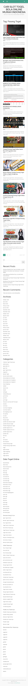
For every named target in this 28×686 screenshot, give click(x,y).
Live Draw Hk (6, 476)
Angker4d (5, 372)
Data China (5, 464)
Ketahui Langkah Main (8, 599)
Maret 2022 (5, 349)
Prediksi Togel (6, 621)
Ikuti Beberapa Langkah (8, 567)
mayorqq (5, 644)
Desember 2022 (6, 331)
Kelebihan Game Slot (7, 562)
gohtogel (5, 656)
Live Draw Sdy (6, 478)
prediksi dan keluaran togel (9, 421)
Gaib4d (4, 386)
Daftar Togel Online (7, 569)
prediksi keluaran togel (8, 423)
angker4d (5, 632)
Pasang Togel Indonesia (8, 592)
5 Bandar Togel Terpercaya (9, 58)
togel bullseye (6, 449)
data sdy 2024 (6, 506)
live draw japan (6, 512)
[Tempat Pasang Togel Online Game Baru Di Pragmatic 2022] (14, 142)
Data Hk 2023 (6, 468)
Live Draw (5, 405)
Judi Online (6, 170)
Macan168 (5, 417)
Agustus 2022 (6, 339)
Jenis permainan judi (7, 560)
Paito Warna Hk (6, 486)
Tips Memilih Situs (7, 574)
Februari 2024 (6, 305)
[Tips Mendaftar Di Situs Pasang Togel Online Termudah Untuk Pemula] (14, 234)
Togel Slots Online (7, 532)
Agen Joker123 (6, 366)
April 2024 (5, 301)
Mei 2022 (5, 345)
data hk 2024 (6, 510)
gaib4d (4, 642)
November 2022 (6, 333)
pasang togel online (7, 664)
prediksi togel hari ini (7, 427)
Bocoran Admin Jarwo (7, 542)
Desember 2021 (6, 355)
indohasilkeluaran (7, 668)
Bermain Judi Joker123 (8, 584)
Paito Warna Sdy (6, 488)
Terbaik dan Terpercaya (8, 577)
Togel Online (6, 34)
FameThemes (17, 682)
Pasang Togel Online (7, 565)
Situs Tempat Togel (7, 548)
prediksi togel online (7, 431)
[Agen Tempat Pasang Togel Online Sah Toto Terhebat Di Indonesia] (14, 30)
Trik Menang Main (7, 606)
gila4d (4, 646)
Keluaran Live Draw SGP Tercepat (10, 401)
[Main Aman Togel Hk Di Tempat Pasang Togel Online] (14, 211)
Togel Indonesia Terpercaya (9, 594)
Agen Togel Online (7, 370)
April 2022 (5, 347)
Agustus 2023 (6, 315)
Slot (4, 437)
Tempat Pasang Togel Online (9, 445)
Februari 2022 (6, 351)
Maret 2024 (5, 303)
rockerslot (5, 666)
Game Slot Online (7, 557)
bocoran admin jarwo (7, 376)
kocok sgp (5, 502)
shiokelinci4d (6, 661)
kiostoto (4, 629)
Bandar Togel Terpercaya (8, 520)
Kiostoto (5, 403)
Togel (4, 447)
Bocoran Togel (6, 624)
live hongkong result (7, 411)
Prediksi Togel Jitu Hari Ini (8, 429)
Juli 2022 (5, 341)
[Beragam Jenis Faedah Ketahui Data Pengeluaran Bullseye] (14, 53)
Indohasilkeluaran (7, 394)
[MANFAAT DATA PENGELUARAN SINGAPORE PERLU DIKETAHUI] (14, 76)
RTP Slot (5, 435)
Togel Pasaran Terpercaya (8, 530)
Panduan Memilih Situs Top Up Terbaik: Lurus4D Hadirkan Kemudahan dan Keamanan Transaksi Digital (13, 271)
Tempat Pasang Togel (8, 146)
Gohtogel (5, 392)
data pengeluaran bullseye (9, 378)
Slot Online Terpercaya (8, 527)
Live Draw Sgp (6, 480)
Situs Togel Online (7, 522)
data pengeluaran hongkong (9, 380)
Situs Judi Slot (6, 550)
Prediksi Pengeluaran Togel (9, 425)
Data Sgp (5, 472)
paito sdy (5, 494)
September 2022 (6, 337)
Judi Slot (5, 398)
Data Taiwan (5, 474)
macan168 (5, 659)
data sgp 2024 (6, 508)
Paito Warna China (7, 484)
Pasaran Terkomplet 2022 (8, 537)
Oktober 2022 (6, 335)
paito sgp (5, 496)
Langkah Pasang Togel (8, 604)
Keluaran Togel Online (8, 617)
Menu (6, 1)
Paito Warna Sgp (6, 490)
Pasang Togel (6, 419)
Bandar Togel (6, 104)
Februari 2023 (6, 327)
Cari (4, 260)
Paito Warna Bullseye (7, 482)
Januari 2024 (6, 307)
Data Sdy (5, 470)
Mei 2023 (5, 321)
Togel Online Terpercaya (8, 525)
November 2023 (6, 311)
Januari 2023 (6, 329)
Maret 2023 (5, 325)
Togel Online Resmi (7, 535)
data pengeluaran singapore (9, 382)
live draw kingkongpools (8, 492)
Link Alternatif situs (7, 572)
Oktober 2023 (6, 313)
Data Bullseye (6, 462)
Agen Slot (5, 368)
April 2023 (5, 323)
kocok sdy (5, 504)
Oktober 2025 (6, 299)
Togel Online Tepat (7, 601)
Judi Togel (5, 400)
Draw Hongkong (6, 384)
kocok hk (5, 500)
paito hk (5, 498)
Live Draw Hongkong (7, 407)
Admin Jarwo (6, 364)
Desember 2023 (6, 309)
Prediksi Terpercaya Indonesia (9, 612)
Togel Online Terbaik (7, 589)
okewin (4, 671)
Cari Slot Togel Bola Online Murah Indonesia (14, 9)
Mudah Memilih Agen (8, 596)
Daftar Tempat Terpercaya (9, 555)
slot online (5, 439)
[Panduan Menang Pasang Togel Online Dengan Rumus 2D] (14, 188)
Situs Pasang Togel (7, 552)
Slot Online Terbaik (7, 540)
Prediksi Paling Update (8, 614)
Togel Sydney (6, 455)
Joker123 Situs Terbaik (8, 579)
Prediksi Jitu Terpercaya (8, 619)
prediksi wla (5, 433)
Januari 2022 (6, 353)
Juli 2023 (5, 317)
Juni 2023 (5, 319)
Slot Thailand (6, 441)
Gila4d (4, 390)
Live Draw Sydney (7, 409)
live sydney (5, 413)
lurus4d (4, 415)
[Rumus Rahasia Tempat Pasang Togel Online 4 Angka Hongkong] (14, 165)
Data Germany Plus (7, 466)
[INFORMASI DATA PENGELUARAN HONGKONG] (14, 99)
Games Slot (5, 388)
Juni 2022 (5, 343)
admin (4, 40)
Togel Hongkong (6, 451)
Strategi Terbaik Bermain (8, 582)
